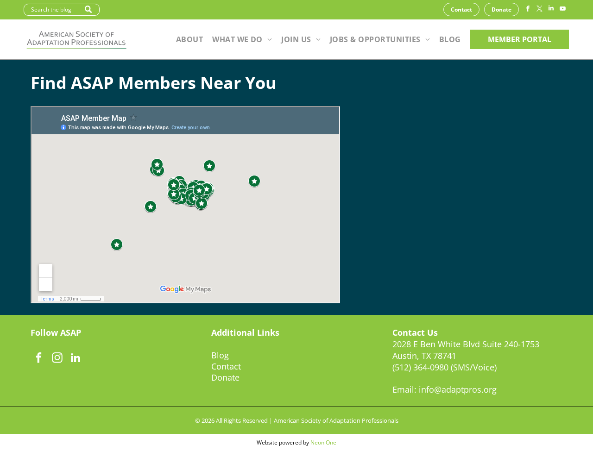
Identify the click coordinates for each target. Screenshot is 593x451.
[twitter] (539, 9)
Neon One (323, 442)
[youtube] (562, 9)
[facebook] (527, 9)
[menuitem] (189, 39)
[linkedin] (550, 9)
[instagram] (57, 359)
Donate (225, 377)
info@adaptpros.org (458, 389)
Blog (220, 355)
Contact (226, 366)
